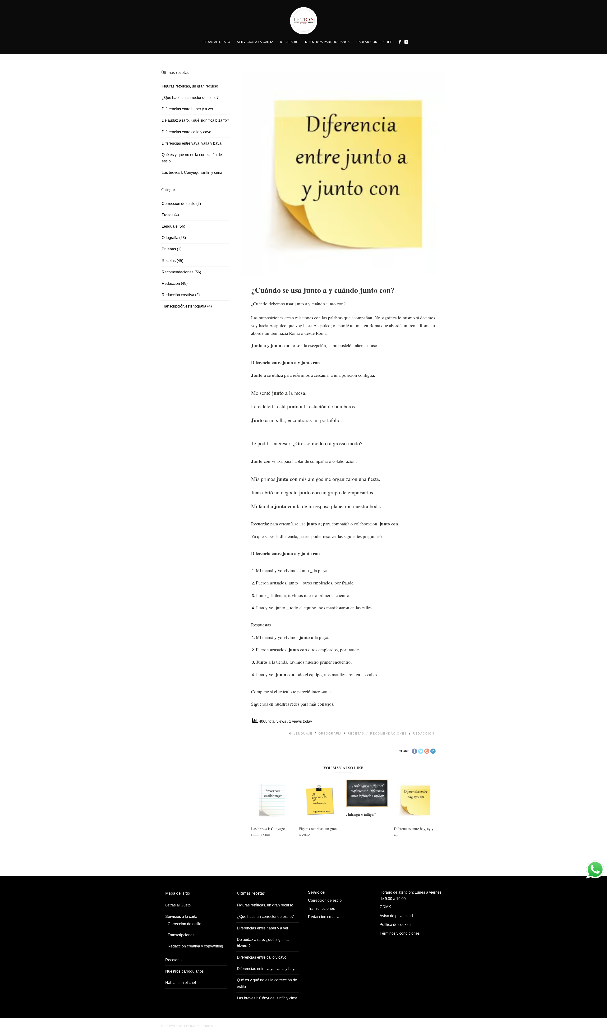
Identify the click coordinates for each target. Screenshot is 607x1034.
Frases (167, 215)
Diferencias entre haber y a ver (187, 109)
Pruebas (169, 249)
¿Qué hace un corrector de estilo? (190, 98)
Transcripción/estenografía (184, 306)
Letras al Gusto (215, 42)
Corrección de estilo (178, 204)
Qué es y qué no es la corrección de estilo (192, 158)
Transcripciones (181, 935)
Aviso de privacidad (396, 916)
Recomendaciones (388, 733)
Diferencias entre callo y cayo (186, 132)
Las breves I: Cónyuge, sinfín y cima (268, 831)
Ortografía (330, 733)
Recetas (356, 733)
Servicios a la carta (255, 42)
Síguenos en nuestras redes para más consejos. (292, 704)
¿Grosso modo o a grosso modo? (327, 443)
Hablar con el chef (374, 42)
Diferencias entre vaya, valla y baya (191, 143)
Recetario (289, 42)
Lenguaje (303, 733)
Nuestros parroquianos (327, 42)
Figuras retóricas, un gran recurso (190, 86)
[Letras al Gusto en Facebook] (400, 42)
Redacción (423, 733)
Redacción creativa (178, 295)
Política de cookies (395, 925)
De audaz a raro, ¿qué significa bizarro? (195, 120)
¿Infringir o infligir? (361, 814)
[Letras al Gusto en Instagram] (406, 42)
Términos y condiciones (400, 933)
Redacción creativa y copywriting (195, 946)
